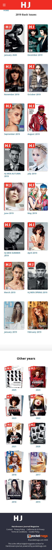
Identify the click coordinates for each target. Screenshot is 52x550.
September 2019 (12, 134)
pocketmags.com (37, 540)
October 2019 (34, 94)
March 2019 (9, 292)
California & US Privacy (35, 529)
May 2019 (32, 213)
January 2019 (10, 332)
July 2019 (32, 173)
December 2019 (35, 55)
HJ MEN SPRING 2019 (37, 292)
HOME (6, 10)
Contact (9, 529)
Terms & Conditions (19, 532)
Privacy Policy (19, 529)
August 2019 (34, 134)
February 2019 (34, 332)
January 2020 (10, 55)
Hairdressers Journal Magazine (25, 526)
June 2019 (8, 213)
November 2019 (11, 94)
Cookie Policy (34, 532)
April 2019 (32, 253)
